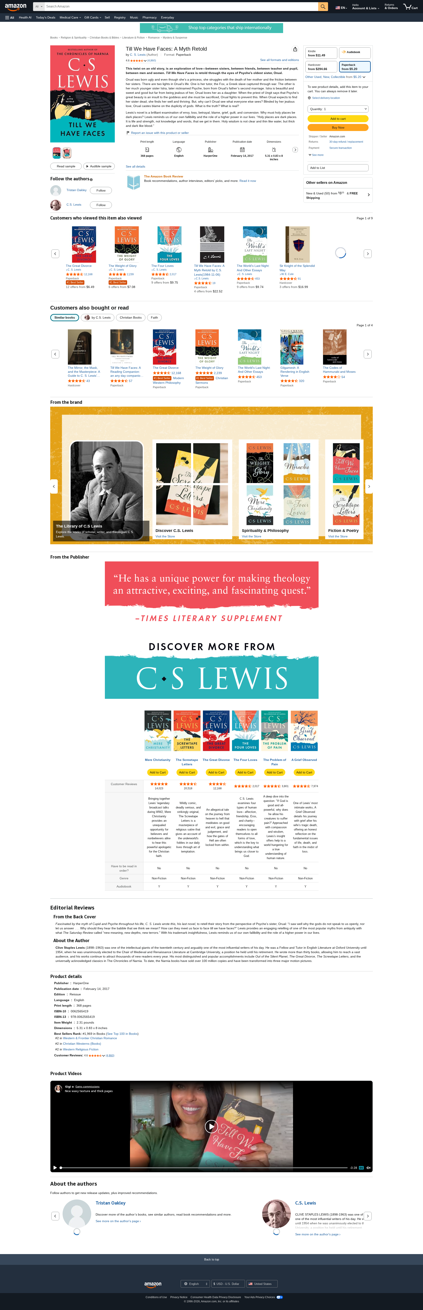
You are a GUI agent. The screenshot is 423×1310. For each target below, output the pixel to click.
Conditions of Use (156, 1297)
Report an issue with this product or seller (160, 133)
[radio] (321, 53)
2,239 (218, 373)
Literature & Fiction (133, 37)
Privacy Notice (178, 1297)
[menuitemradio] (361, 1168)
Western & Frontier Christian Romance (90, 1038)
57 (130, 381)
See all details (135, 166)
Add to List (317, 168)
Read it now (247, 181)
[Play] (54, 1168)
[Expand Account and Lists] (378, 8)
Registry (120, 17)
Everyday (167, 17)
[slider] (204, 1167)
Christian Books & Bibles (104, 37)
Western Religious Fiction (80, 1049)
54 (343, 377)
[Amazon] (16, 6)
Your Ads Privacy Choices (259, 1297)
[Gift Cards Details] (100, 17)
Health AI (25, 17)
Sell (107, 17)
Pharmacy (150, 17)
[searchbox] (181, 6)
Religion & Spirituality (74, 37)
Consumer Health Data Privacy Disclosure (216, 1297)
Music (134, 17)
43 (88, 381)
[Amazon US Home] (153, 1285)
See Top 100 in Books (122, 1033)
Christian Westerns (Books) (82, 1043)
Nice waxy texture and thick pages (89, 1091)
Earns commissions (88, 1086)
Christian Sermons (211, 380)
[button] (9, 17)
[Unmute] (368, 1167)
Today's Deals (45, 17)
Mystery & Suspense (175, 37)
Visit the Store (165, 536)
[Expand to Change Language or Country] (346, 8)
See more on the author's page (117, 1221)
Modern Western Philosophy (168, 380)
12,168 (176, 373)
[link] (84, 266)
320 (301, 381)
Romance (154, 37)
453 (259, 377)
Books (54, 37)
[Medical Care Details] (80, 17)
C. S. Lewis (138, 54)
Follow (101, 190)
